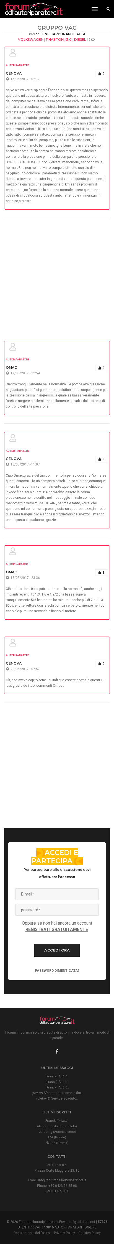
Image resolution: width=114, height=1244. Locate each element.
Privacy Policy (64, 1233)
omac (11, 367)
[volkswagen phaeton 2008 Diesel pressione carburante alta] (33, 9)
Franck (57, 1121)
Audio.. (57, 1076)
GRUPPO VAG (57, 27)
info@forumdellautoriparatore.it (62, 1180)
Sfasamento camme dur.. (57, 1093)
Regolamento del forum (32, 1233)
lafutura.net (57, 1191)
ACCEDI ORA (57, 950)
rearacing (57, 1132)
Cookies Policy (89, 1233)
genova (14, 73)
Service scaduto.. (57, 1098)
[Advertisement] (57, 275)
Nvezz (57, 1143)
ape (57, 1137)
